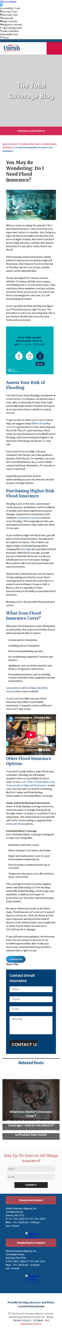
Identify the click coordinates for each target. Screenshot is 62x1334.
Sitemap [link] (38, 1320)
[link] (1, 4)
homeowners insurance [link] (29, 517)
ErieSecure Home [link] (15, 823)
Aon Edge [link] (26, 549)
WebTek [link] (40, 1317)
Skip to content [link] (8, 1)
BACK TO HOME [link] (9, 144)
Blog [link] (50, 1317)
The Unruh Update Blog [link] (29, 144)
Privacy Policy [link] (22, 1320)
